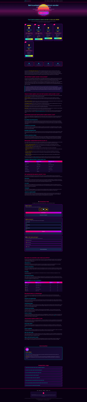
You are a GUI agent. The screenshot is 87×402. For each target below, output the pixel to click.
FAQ (49, 390)
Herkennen (44, 390)
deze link (55, 315)
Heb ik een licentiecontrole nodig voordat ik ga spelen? (32, 385)
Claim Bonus (48, 38)
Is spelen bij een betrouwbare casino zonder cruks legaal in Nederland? (35, 367)
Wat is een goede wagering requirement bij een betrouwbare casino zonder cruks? (36, 382)
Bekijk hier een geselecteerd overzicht (40, 111)
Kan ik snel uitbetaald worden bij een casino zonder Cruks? (33, 372)
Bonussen (47, 390)
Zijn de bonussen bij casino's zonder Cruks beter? (32, 375)
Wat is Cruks (40, 390)
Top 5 (37, 390)
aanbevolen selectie (36, 157)
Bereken (43, 231)
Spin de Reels (43, 212)
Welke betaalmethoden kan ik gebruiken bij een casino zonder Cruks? (34, 380)
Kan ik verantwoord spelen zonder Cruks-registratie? (32, 377)
